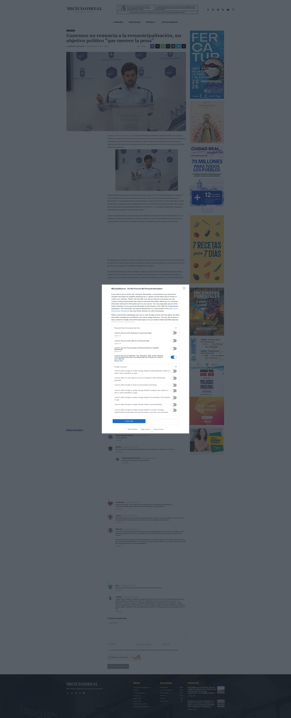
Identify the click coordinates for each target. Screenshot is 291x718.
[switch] (174, 332)
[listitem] (145, 328)
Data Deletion (133, 429)
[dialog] (145, 359)
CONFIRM (129, 421)
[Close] (185, 289)
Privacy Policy (158, 429)
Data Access (145, 429)
